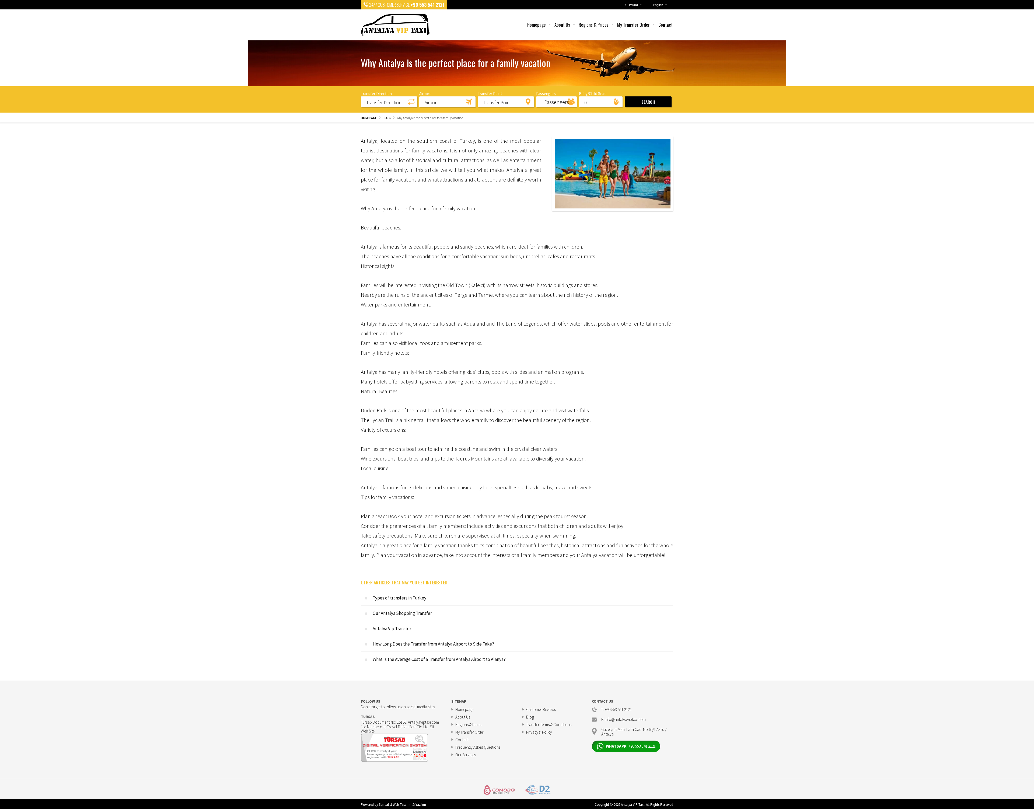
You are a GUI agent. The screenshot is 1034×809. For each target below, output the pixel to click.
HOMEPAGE (369, 118)
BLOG (387, 118)
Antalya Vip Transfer (392, 629)
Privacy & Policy (539, 732)
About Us (562, 24)
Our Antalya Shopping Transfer (402, 613)
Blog (530, 717)
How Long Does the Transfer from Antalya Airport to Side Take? (433, 644)
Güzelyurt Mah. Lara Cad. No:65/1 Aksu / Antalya (633, 731)
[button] (389, 101)
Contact (665, 24)
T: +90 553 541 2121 (616, 709)
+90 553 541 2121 (427, 4)
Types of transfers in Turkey (399, 598)
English (658, 5)
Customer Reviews (541, 709)
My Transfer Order (633, 24)
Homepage (536, 24)
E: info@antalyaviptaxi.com (623, 719)
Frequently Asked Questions (477, 747)
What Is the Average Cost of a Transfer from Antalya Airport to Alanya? (439, 659)
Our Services (465, 755)
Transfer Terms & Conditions (548, 725)
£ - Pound (631, 5)
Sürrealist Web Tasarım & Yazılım (402, 804)
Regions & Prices (594, 24)
